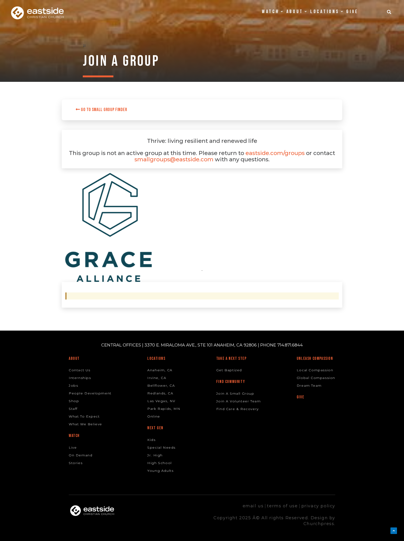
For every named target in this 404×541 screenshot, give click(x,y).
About (74, 358)
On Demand (80, 455)
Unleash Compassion (315, 358)
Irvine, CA (156, 378)
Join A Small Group (235, 393)
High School (159, 463)
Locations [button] (324, 11)
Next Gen (155, 428)
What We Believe (85, 424)
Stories (76, 463)
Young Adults (160, 471)
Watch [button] (270, 11)
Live (73, 447)
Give (352, 11)
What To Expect (84, 416)
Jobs (73, 385)
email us (253, 506)
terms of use (282, 506)
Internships (80, 378)
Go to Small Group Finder (103, 109)
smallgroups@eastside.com (173, 159)
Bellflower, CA (161, 385)
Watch (74, 435)
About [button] (294, 11)
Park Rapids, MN (163, 409)
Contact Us (79, 370)
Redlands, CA (160, 393)
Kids (151, 440)
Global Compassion (316, 378)
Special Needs (161, 447)
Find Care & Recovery (237, 409)
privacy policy (318, 506)
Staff (73, 409)
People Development (90, 393)
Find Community (230, 381)
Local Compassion (315, 370)
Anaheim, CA (160, 370)
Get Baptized (229, 370)
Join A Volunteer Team (238, 401)
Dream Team (309, 385)
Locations (156, 358)
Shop (74, 401)
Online (153, 416)
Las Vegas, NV (161, 401)
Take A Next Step (231, 358)
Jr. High (155, 455)
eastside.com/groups (275, 153)
